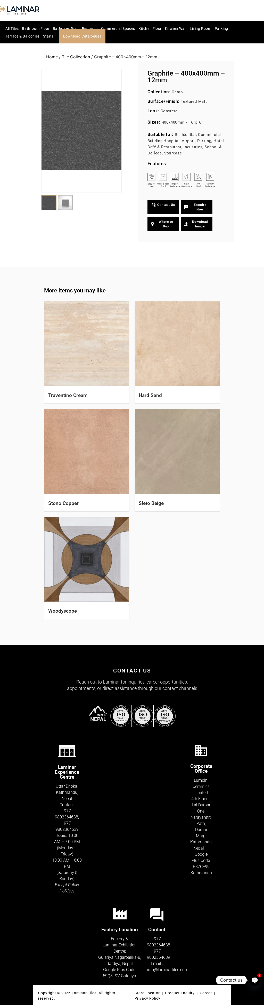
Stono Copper (63, 503)
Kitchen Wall (175, 28)
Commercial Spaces (118, 28)
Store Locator (147, 993)
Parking (221, 28)
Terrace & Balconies (23, 36)
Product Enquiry (180, 993)
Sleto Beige (151, 503)
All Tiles (12, 28)
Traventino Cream (68, 395)
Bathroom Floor (35, 28)
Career (206, 993)
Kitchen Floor (150, 28)
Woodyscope (62, 611)
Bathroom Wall (66, 28)
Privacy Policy (147, 998)
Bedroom (90, 28)
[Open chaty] (254, 980)
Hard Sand (150, 395)
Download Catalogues (82, 36)
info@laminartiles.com (167, 969)
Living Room (200, 28)
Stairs (48, 36)
